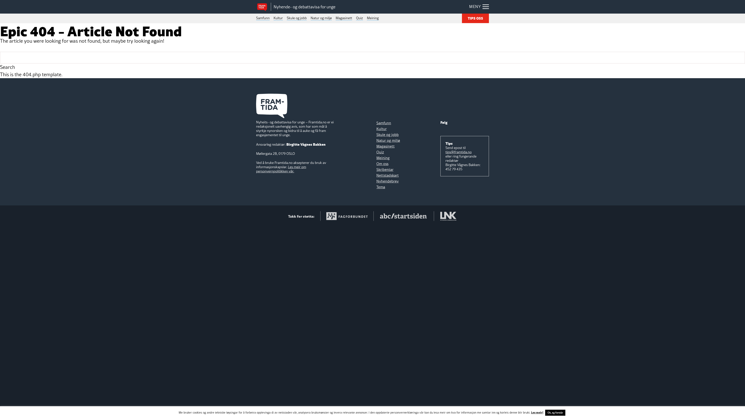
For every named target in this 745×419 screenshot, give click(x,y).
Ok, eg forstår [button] (555, 412)
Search (7, 67)
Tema (380, 187)
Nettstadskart (387, 175)
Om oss (382, 163)
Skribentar (384, 169)
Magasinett (344, 18)
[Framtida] (263, 7)
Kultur (278, 18)
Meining (373, 18)
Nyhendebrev (387, 181)
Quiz (359, 18)
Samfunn (263, 18)
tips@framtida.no (458, 152)
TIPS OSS (475, 18)
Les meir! (537, 412)
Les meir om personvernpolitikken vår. (281, 169)
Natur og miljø (321, 18)
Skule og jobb (297, 18)
